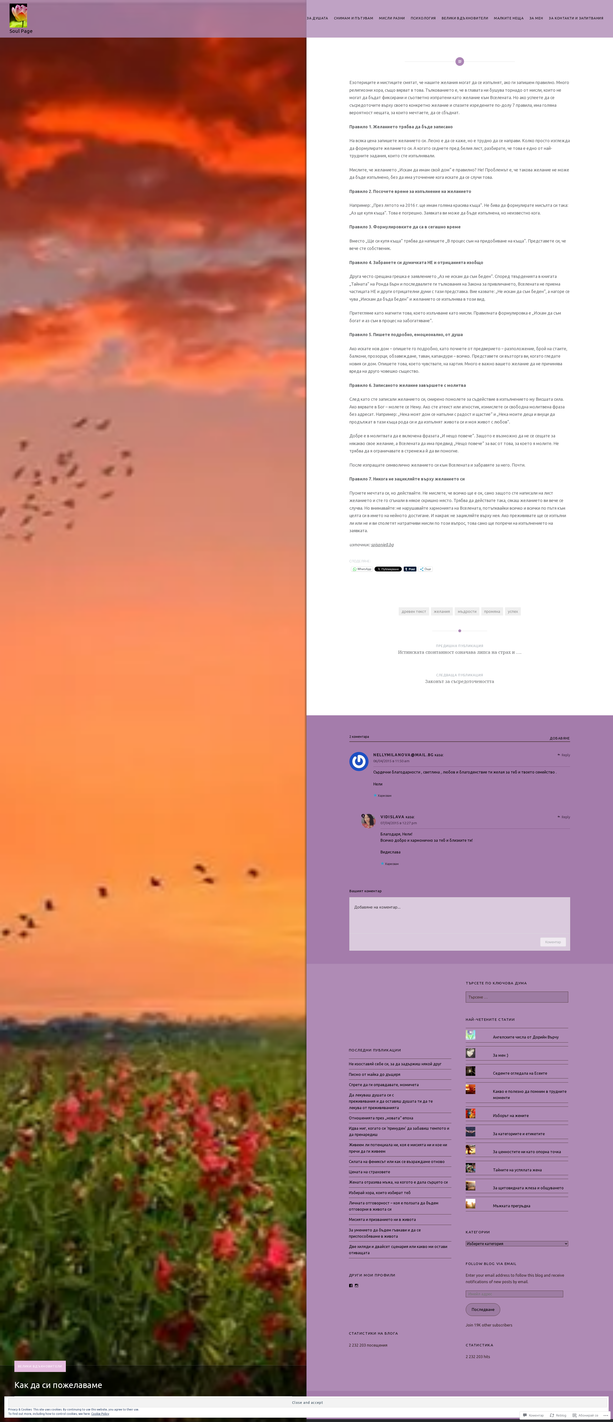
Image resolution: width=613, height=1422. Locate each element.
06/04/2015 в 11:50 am (391, 761)
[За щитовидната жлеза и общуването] (517, 1181)
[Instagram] (356, 1285)
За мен (536, 18)
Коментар (553, 942)
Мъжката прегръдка (511, 1206)
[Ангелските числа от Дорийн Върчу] (517, 1030)
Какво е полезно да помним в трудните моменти (530, 1094)
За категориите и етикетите (519, 1134)
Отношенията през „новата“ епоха (381, 1118)
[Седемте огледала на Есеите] (517, 1066)
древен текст (414, 611)
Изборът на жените (511, 1115)
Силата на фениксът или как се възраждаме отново (397, 1161)
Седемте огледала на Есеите (520, 1073)
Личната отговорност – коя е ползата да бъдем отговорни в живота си (393, 1206)
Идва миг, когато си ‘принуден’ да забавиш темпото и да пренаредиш (399, 1131)
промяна (492, 611)
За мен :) (500, 1055)
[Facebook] (351, 1285)
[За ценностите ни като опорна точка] (517, 1145)
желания (442, 611)
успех (513, 611)
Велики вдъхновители (465, 18)
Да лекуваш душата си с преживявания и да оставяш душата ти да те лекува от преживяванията (391, 1101)
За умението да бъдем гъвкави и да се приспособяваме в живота (385, 1233)
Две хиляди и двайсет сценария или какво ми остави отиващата (398, 1249)
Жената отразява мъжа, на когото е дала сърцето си (398, 1182)
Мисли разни (392, 18)
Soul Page (21, 31)
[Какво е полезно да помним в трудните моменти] (517, 1084)
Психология (423, 18)
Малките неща (509, 18)
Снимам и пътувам (353, 18)
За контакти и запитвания (576, 18)
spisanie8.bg (382, 544)
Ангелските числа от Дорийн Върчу (526, 1037)
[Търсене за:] (517, 997)
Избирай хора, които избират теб (380, 1193)
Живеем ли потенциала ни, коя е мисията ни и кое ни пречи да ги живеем (398, 1148)
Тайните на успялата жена (517, 1170)
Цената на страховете (369, 1172)
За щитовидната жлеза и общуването (528, 1188)
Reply (566, 755)
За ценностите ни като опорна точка (527, 1152)
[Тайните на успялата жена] (517, 1163)
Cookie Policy (100, 1413)
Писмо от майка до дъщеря (374, 1074)
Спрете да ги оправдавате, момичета (384, 1085)
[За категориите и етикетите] (517, 1127)
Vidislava (392, 817)
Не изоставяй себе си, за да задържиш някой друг (395, 1064)
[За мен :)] (517, 1048)
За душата (317, 18)
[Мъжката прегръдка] (517, 1199)
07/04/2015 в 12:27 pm (398, 823)
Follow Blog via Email (491, 1264)
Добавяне (560, 738)
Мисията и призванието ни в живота (382, 1219)
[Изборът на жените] (517, 1109)
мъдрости (467, 611)
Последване (483, 1309)
